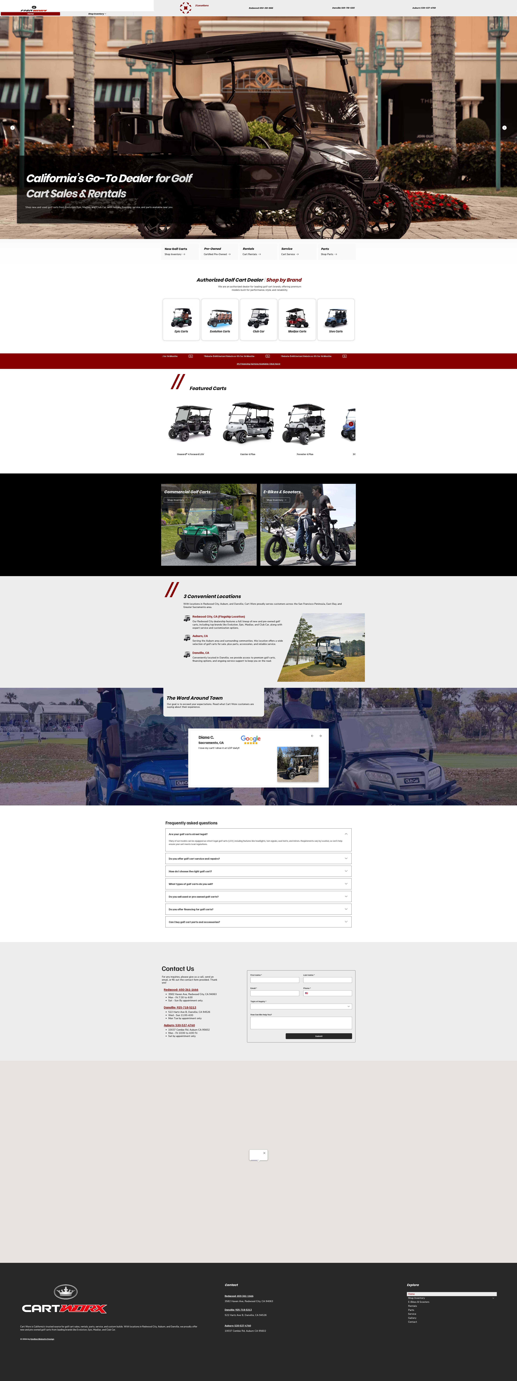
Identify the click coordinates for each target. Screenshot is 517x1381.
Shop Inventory (416, 1298)
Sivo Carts (336, 331)
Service (412, 1314)
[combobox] (301, 1006)
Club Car (258, 331)
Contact (412, 1321)
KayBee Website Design (42, 1339)
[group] (259, 427)
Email (253, 988)
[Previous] (12, 128)
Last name (309, 975)
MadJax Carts (297, 331)
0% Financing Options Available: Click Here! (258, 363)
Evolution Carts (220, 331)
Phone (307, 988)
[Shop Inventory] (493, 1298)
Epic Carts (181, 331)
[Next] (504, 128)
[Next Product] (351, 424)
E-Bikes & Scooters (418, 1302)
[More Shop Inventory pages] (105, 13)
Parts (411, 1310)
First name (256, 975)
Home (411, 1294)
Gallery (412, 1318)
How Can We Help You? (261, 1014)
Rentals (412, 1306)
